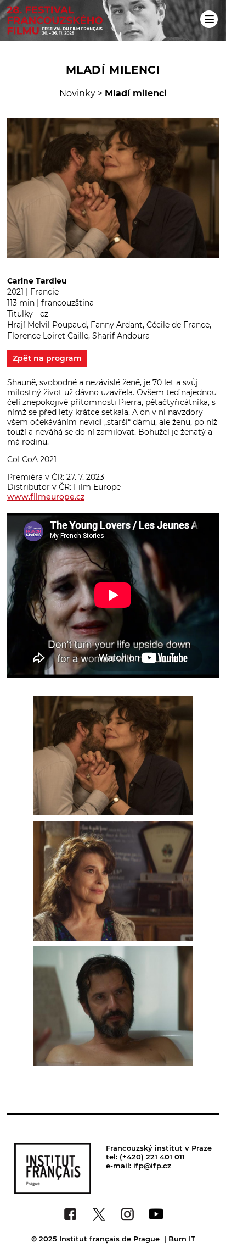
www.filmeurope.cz (45, 497)
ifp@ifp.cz (152, 1165)
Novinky (77, 93)
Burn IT (181, 1238)
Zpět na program (47, 358)
